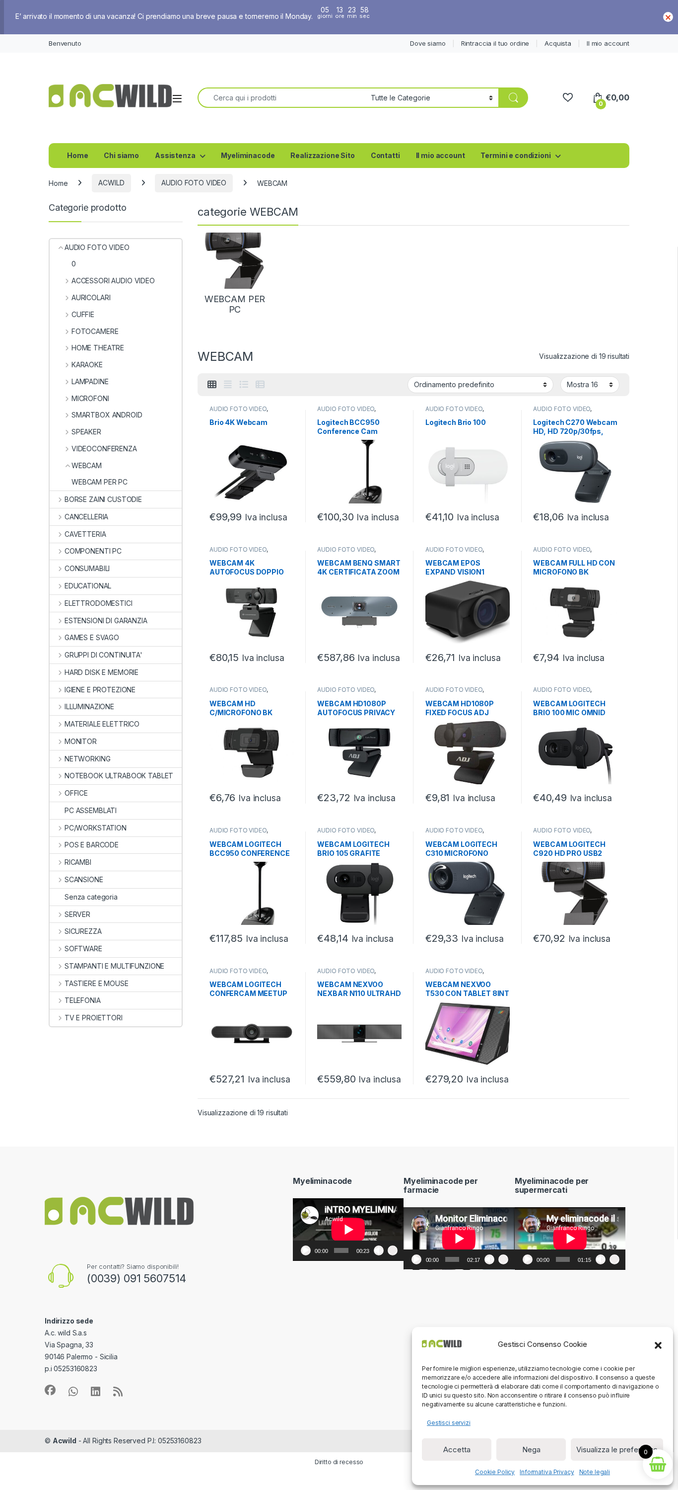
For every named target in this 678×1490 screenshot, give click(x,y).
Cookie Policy (495, 1472)
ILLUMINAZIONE (89, 706)
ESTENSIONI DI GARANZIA (106, 620)
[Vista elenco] (243, 385)
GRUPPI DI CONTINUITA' (103, 655)
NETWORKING (87, 758)
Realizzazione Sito (322, 155)
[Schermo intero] (393, 1250)
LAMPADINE (90, 381)
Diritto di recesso (339, 1462)
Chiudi (668, 17)
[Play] (306, 1250)
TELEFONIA (83, 1000)
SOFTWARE (83, 948)
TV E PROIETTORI (94, 1017)
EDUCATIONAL (88, 585)
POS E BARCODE (92, 844)
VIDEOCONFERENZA (104, 448)
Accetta (457, 1449)
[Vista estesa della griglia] (228, 385)
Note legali (594, 1472)
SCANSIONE (84, 879)
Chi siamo (121, 155)
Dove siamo (428, 43)
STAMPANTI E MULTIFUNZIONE (114, 966)
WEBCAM (86, 465)
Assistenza (175, 155)
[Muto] (379, 1250)
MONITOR (81, 741)
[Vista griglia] (211, 385)
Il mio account (608, 43)
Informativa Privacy (547, 1472)
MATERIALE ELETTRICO (102, 724)
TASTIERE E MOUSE (97, 983)
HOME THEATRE (97, 347)
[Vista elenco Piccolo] (260, 385)
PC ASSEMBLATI (91, 810)
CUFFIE (82, 314)
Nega (531, 1449)
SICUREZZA (83, 931)
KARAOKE (87, 364)
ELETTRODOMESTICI (99, 603)
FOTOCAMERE (94, 331)
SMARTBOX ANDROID (106, 415)
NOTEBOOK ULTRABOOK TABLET (119, 775)
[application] (348, 1229)
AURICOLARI (90, 297)
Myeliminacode (247, 155)
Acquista (557, 43)
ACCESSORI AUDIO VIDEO (113, 280)
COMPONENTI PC (93, 551)
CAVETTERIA (85, 534)
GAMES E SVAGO (92, 637)
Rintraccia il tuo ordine (495, 43)
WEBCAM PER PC (99, 482)
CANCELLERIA (86, 516)
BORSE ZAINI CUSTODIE (103, 499)
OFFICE (76, 793)
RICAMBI (78, 862)
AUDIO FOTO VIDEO (193, 182)
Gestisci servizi (449, 1422)
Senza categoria (91, 897)
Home (77, 155)
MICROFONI (90, 398)
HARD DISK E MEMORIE (101, 672)
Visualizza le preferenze (617, 1449)
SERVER (77, 914)
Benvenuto (65, 43)
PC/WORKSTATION (96, 828)
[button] (658, 1344)
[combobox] (281, 97)
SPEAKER (86, 431)
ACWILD (111, 182)
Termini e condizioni (515, 155)
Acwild (64, 1440)
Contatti (385, 155)
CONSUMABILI (87, 568)
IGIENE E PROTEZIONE (100, 689)
